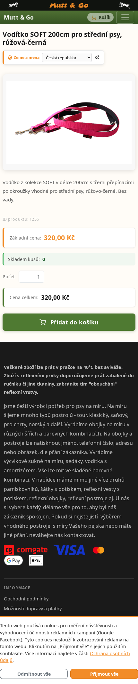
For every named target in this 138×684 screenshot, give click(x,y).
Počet (9, 276)
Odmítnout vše (34, 674)
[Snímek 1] (69, 161)
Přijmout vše (104, 674)
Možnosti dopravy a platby (33, 609)
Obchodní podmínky (26, 599)
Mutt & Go (19, 17)
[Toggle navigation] (125, 17)
